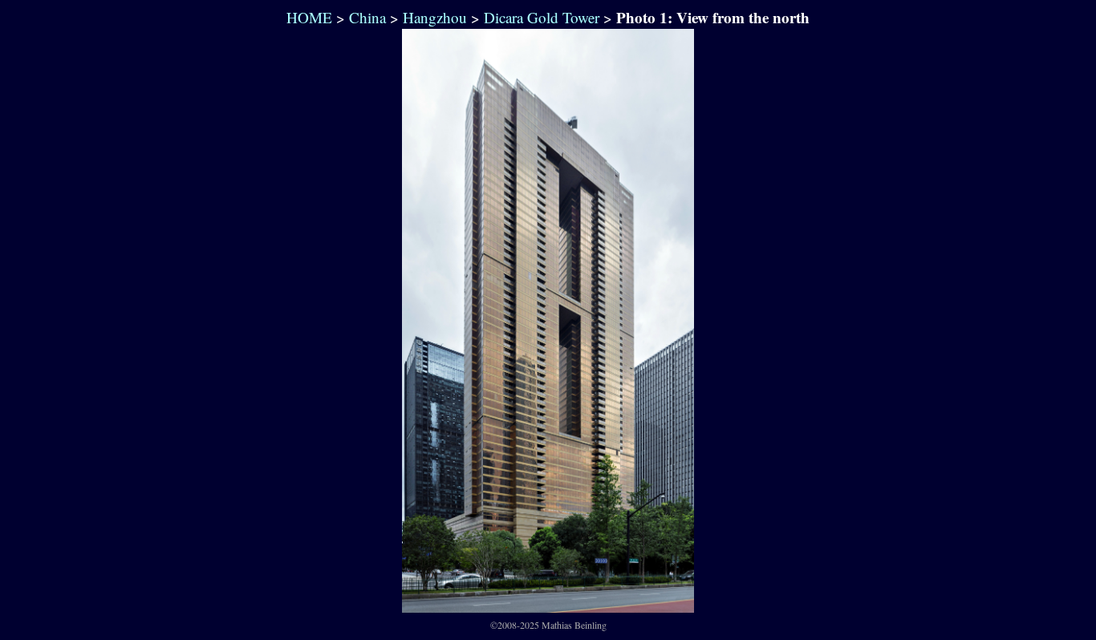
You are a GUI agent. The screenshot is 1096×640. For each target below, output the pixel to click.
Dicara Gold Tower (541, 17)
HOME (307, 17)
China (367, 17)
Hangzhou (435, 17)
